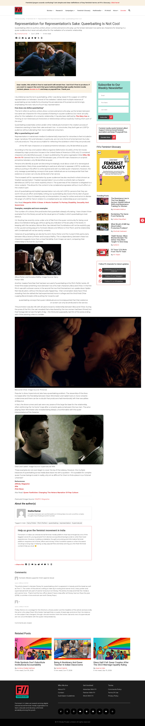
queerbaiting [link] (53, 523)
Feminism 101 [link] (31, 19)
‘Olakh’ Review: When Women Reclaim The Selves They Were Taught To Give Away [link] (119, 239)
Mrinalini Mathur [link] (119, 209)
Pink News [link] (19, 489)
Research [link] (59, 10)
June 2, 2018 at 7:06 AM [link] (22, 606)
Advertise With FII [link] (89, 689)
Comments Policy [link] (114, 689)
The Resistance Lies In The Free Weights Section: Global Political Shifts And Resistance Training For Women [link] (120, 202)
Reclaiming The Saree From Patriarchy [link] (119, 215)
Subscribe (103, 117)
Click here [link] (115, 3)
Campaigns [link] (69, 10)
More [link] (115, 10)
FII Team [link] (116, 255)
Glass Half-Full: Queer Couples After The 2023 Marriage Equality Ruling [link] (111, 663)
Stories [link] (49, 10)
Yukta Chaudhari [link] (119, 219)
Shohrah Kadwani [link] (120, 231)
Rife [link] (16, 486)
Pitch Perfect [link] (42, 523)
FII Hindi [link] (108, 10)
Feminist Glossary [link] (83, 10)
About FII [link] (61, 689)
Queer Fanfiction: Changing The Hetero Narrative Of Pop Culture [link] (50, 492)
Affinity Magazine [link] (22, 484)
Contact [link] (61, 692)
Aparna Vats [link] (100, 668)
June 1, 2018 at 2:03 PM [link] (21, 583)
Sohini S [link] (116, 245)
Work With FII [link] (88, 696)
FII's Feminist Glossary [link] (109, 147)
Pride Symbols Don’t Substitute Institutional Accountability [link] (30, 663)
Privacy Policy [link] (113, 696)
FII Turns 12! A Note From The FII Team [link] (119, 251)
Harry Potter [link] (31, 523)
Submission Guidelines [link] (66, 696)
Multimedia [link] (97, 10)
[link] (142, 220)
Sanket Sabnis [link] (61, 668)
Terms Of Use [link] (113, 692)
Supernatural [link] (77, 523)
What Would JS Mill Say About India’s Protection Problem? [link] (120, 226)
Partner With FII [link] (89, 692)
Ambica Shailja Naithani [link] (26, 668)
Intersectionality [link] (20, 19)
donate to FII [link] (35, 89)
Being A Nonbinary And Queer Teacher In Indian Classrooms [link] (68, 663)
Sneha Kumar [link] (22, 34)
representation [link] (65, 523)
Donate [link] (123, 10)
